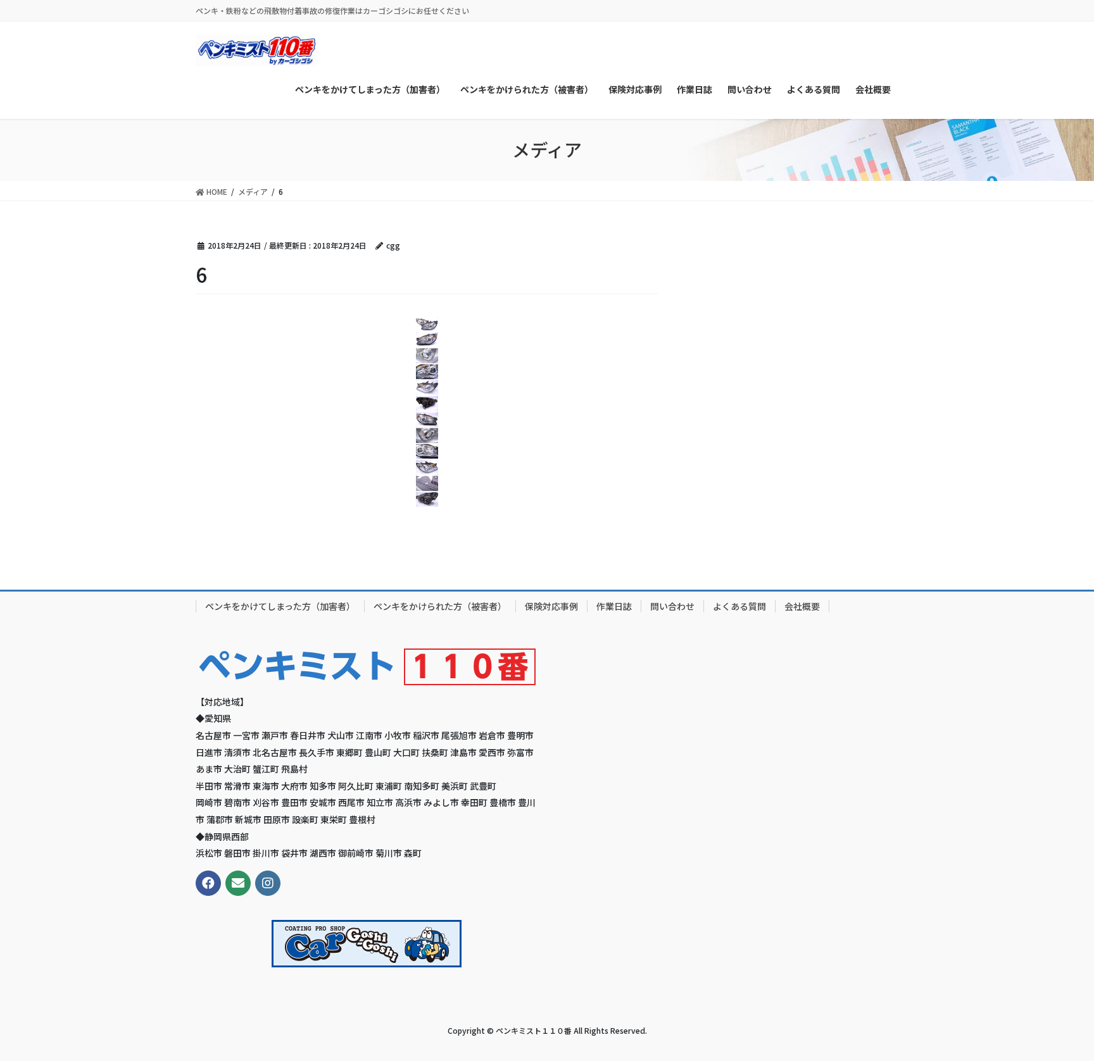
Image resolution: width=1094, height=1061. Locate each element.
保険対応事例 (551, 606)
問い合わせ (672, 606)
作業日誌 (614, 606)
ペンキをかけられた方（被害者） (440, 606)
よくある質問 (739, 606)
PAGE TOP (1057, 1017)
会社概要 (802, 606)
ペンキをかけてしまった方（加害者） (280, 606)
